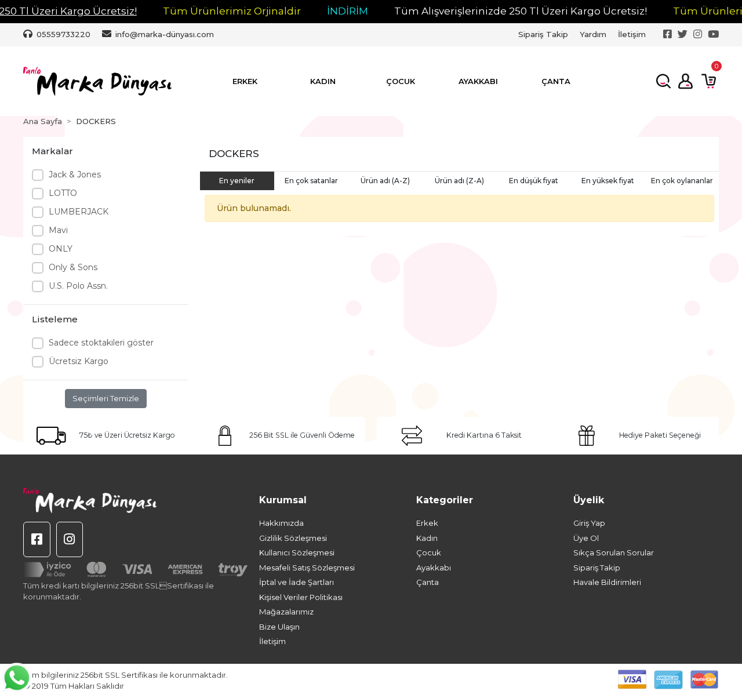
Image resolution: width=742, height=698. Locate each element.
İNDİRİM (347, 11)
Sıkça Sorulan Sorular (613, 552)
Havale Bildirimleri (607, 582)
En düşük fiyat (533, 180)
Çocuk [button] (400, 81)
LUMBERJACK (78, 211)
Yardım (593, 34)
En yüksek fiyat (607, 180)
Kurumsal (283, 500)
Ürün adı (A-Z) (385, 180)
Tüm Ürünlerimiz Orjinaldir (232, 11)
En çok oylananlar (682, 180)
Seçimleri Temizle (105, 398)
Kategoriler (444, 500)
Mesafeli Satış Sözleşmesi (307, 567)
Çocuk (428, 552)
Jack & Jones (75, 174)
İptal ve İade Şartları (296, 582)
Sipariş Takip (543, 34)
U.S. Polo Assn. (78, 286)
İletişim (632, 34)
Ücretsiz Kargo (78, 361)
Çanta (427, 582)
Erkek (427, 523)
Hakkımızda (281, 523)
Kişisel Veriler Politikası (301, 597)
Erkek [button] (244, 81)
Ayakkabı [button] (478, 81)
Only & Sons (73, 267)
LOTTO (63, 193)
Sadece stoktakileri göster (101, 342)
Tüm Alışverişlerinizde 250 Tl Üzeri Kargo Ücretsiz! (520, 11)
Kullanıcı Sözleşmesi (296, 552)
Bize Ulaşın (279, 626)
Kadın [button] (323, 81)
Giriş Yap (589, 523)
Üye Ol (586, 538)
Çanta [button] (555, 81)
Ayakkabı (433, 567)
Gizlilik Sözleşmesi (293, 538)
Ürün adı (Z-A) (459, 180)
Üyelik (588, 500)
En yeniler (236, 180)
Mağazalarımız (286, 611)
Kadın (427, 538)
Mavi (58, 230)
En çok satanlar (311, 180)
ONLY (60, 248)
